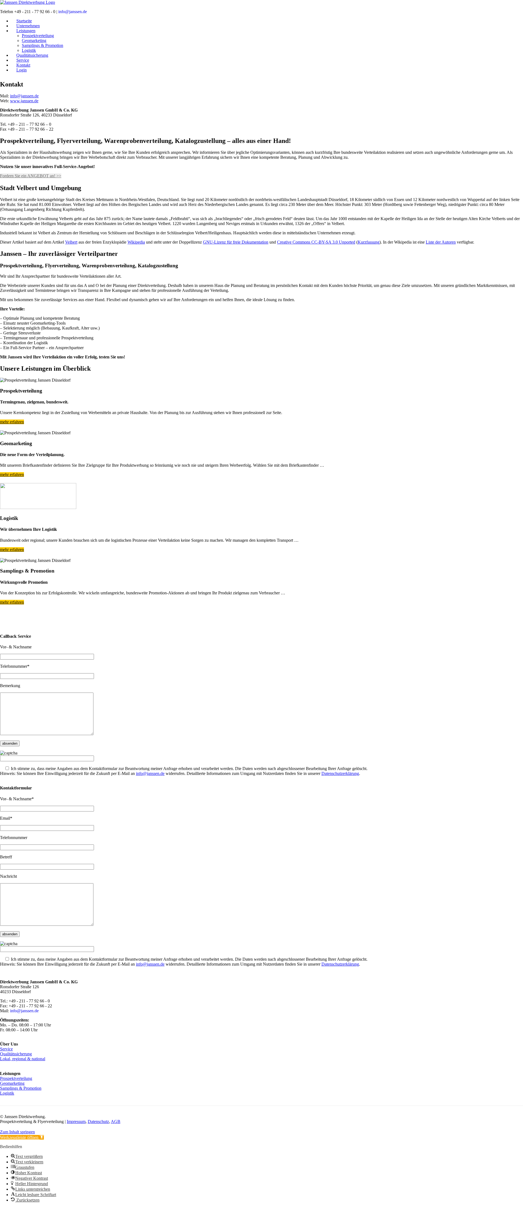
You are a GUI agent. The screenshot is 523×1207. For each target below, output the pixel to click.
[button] (22, 1137)
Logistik (7, 1093)
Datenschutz (98, 1121)
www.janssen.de (24, 100)
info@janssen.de (72, 11)
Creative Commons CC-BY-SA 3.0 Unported (316, 242)
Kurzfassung (368, 242)
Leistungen (25, 30)
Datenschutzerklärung (340, 773)
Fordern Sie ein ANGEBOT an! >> (30, 175)
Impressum (76, 1121)
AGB (115, 1121)
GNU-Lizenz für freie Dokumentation (235, 242)
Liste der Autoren (441, 242)
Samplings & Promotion (42, 45)
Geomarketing (34, 40)
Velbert (71, 242)
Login (21, 70)
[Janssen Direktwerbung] (27, 2)
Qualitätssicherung (16, 1054)
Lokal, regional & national (22, 1058)
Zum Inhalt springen (17, 1132)
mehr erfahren (12, 422)
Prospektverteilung (38, 35)
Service (6, 1049)
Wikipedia (136, 242)
